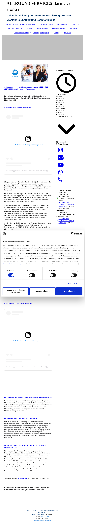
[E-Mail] (61, 157)
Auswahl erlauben (42, 291)
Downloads (73, 28)
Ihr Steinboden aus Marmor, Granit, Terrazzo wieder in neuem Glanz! (28, 397)
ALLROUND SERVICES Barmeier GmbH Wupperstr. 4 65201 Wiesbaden (42, 512)
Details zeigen (72, 283)
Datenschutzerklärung (12, 264)
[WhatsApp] (60, 172)
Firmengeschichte (58, 28)
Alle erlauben (69, 291)
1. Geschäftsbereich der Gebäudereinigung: (17, 107)
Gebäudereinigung (46, 24)
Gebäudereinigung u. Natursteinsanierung (21, 24)
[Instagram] (60, 150)
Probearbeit (22, 478)
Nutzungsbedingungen (41, 33)
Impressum (73, 264)
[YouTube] (61, 165)
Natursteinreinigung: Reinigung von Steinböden (20, 418)
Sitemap (56, 33)
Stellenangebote (42, 28)
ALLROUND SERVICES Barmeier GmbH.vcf (66, 204)
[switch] (32, 275)
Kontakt (29, 28)
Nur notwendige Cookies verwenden (15, 291)
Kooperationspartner (15, 28)
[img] (42, 47)
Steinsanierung (62, 24)
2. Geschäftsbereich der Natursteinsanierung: (18, 303)
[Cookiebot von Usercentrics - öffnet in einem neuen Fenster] (72, 233)
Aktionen (75, 24)
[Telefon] (60, 180)
